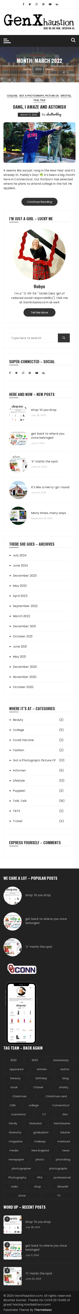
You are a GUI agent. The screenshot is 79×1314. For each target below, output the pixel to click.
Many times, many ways (48, 513)
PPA (39, 1177)
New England (40, 1150)
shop (37, 1186)
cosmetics (18, 1114)
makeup (40, 1141)
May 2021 (19, 657)
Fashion (18, 750)
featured (35, 1123)
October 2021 (23, 636)
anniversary (61, 1060)
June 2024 (20, 565)
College (12, 95)
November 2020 (24, 677)
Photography (17, 1177)
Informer (19, 770)
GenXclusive (62, 1123)
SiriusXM (62, 1186)
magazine (16, 1141)
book (14, 1087)
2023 (35, 1060)
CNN (12, 1105)
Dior (65, 1114)
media (14, 1150)
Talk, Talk (39, 100)
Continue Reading (39, 202)
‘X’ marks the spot (44, 461)
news (65, 1150)
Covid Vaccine (23, 740)
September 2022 (25, 606)
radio (14, 1186)
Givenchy (15, 1132)
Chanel (38, 1087)
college (34, 1105)
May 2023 (20, 586)
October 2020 (23, 687)
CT (44, 1114)
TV (59, 1195)
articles (42, 1069)
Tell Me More (39, 312)
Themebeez (43, 1310)
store (22, 1195)
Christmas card (56, 1096)
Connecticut (60, 1105)
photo (40, 1159)
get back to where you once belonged (47, 436)
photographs (58, 1168)
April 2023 (20, 596)
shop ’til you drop (43, 410)
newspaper (16, 1159)
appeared (16, 1069)
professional (62, 1177)
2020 (13, 1060)
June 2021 (20, 646)
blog (65, 1078)
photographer (21, 1168)
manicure (63, 1141)
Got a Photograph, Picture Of (39, 95)
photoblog (63, 1159)
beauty (15, 1078)
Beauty (18, 720)
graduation (41, 1132)
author (64, 1069)
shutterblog (53, 114)
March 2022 (21, 616)
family (13, 1123)
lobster (65, 1132)
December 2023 (25, 575)
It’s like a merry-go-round (50, 487)
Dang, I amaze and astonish (39, 106)
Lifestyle (66, 95)
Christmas (19, 1096)
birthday (41, 1078)
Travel (17, 821)
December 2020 (25, 667)
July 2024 (20, 555)
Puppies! (19, 791)
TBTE (16, 811)
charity (63, 1087)
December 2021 (24, 626)
